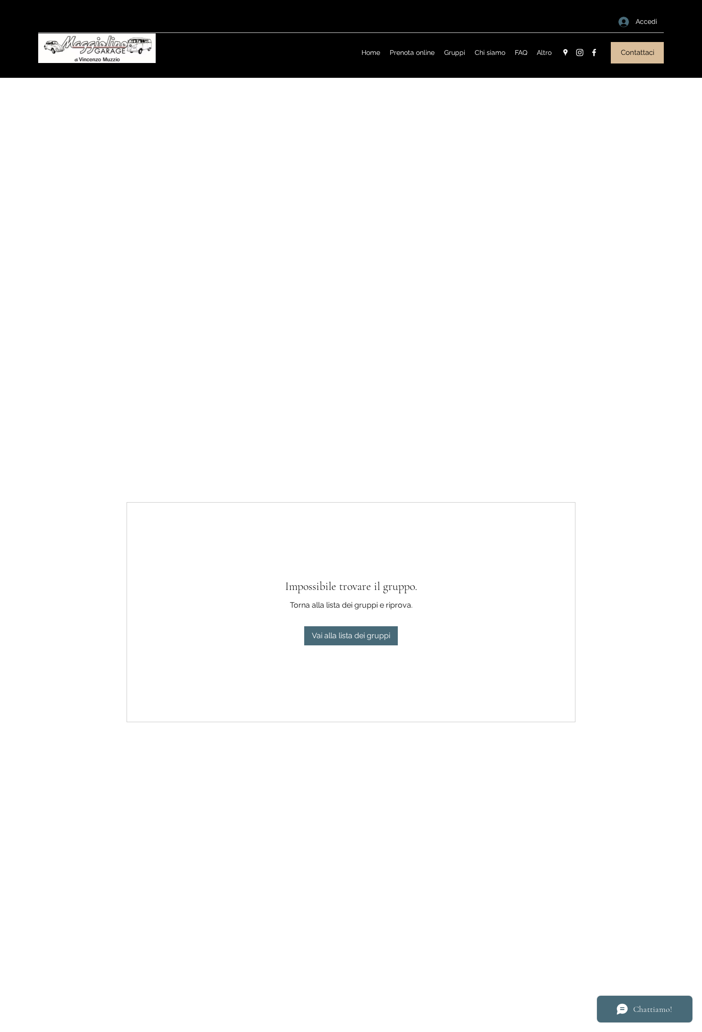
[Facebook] (594, 52)
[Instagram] (580, 52)
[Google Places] (565, 52)
